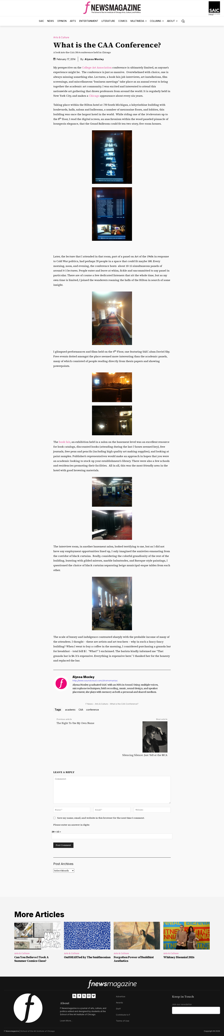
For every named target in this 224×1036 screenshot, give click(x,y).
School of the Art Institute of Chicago (37, 1031)
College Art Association (96, 67)
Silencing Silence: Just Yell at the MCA (144, 755)
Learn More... (66, 1020)
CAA (81, 709)
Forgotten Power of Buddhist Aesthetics (134, 959)
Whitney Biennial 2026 (178, 957)
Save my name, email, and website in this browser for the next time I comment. (100, 818)
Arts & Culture (61, 37)
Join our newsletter (182, 1004)
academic (70, 709)
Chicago (94, 95)
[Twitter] (84, 996)
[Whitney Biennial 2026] (186, 936)
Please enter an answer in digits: (71, 824)
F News (89, 704)
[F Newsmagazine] (214, 8)
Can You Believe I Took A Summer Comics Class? (31, 959)
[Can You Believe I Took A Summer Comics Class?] (37, 936)
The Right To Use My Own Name (75, 723)
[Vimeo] (94, 996)
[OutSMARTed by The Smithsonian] (87, 936)
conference (92, 709)
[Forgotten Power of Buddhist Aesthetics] (137, 936)
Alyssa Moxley (94, 59)
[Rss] (74, 996)
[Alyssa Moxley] (61, 685)
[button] (183, 21)
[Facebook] (79, 996)
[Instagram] (89, 996)
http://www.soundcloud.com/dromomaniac (95, 680)
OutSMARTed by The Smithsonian (87, 957)
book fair (64, 442)
